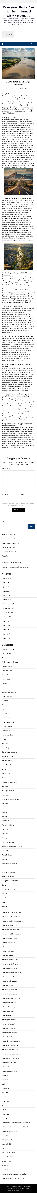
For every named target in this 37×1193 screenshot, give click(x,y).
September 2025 (8, 612)
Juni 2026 (6, 587)
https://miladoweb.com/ (10, 990)
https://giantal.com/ (8, 1015)
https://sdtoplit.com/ (9, 951)
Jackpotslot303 (7, 1144)
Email (21, 495)
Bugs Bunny (6, 679)
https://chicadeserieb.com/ (11, 1045)
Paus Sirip (5, 833)
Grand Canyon (6, 718)
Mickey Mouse (6, 821)
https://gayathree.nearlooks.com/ (13, 1178)
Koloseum (5, 803)
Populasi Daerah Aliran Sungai (12, 846)
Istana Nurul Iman (8, 765)
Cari (3, 521)
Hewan (4, 739)
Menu (33, 44)
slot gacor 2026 (7, 1140)
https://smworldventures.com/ (12, 934)
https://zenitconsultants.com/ (11, 912)
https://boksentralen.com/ (10, 1050)
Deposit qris (6, 1101)
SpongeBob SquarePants (10, 881)
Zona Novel (8, 34)
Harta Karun (6, 731)
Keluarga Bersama (8, 791)
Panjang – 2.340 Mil (10, 118)
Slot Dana (5, 1118)
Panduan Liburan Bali (9, 552)
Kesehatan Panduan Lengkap (11, 799)
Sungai (4, 885)
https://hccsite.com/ (8, 1011)
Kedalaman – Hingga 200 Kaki (13, 307)
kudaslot (5, 1080)
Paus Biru (5, 829)
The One (4, 894)
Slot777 (4, 1105)
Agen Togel (5, 1114)
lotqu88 (5, 1110)
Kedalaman (5, 786)
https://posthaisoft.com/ (10, 964)
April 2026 (6, 595)
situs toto (5, 1097)
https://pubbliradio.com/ (10, 960)
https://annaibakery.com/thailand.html (14, 1174)
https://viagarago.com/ (9, 925)
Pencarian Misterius (8, 842)
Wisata (4, 902)
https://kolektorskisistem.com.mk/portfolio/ (16, 1127)
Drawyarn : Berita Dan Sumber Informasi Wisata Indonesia (18, 11)
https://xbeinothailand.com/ (11, 917)
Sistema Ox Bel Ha (8, 876)
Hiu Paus (5, 743)
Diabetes (5, 701)
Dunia (4, 705)
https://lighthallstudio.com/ (11, 998)
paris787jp (5, 1148)
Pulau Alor (5, 556)
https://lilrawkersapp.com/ (10, 994)
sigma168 (5, 1075)
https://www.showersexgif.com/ (12, 921)
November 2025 (8, 604)
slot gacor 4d (6, 1135)
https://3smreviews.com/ (10, 1071)
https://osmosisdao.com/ (10, 968)
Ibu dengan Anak (7, 756)
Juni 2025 (6, 625)
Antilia (4, 658)
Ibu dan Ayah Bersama (9, 752)
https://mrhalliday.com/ (10, 981)
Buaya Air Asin (6, 675)
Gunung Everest (7, 726)
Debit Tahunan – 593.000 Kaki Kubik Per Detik (18, 336)
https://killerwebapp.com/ (10, 1007)
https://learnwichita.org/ (10, 1002)
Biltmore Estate (7, 671)
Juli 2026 (6, 582)
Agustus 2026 (7, 578)
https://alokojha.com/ (9, 1062)
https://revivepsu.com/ (9, 955)
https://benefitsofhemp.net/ (11, 1058)
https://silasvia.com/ (8, 942)
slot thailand (6, 1170)
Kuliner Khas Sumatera (9, 539)
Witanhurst (5, 906)
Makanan (5, 812)
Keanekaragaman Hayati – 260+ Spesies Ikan (18, 394)
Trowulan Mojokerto (8, 547)
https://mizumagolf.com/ (10, 985)
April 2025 (6, 634)
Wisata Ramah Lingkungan (10, 543)
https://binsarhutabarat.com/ (11, 1054)
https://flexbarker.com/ (9, 1037)
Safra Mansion (6, 868)
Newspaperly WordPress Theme (18, 1190)
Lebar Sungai (6, 808)
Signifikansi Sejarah (8, 872)
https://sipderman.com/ (10, 938)
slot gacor (5, 1093)
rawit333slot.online (8, 1153)
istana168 (5, 1165)
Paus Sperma (6, 838)
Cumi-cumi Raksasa (8, 688)
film (3, 709)
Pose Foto (5, 851)
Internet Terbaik (7, 761)
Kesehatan (5, 795)
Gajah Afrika (6, 713)
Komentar (7, 468)
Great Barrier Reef (8, 722)
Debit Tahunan (7, 696)
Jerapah (4, 769)
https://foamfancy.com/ (10, 1033)
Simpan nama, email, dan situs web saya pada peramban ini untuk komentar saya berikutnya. (19, 504)
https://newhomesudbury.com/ (12, 972)
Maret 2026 (7, 600)
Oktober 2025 (8, 608)
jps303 (4, 1084)
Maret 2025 (7, 638)
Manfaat (4, 816)
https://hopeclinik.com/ (9, 1131)
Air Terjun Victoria (8, 649)
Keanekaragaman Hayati (10, 782)
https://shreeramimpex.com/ (11, 947)
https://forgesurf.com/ (9, 1028)
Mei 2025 (6, 630)
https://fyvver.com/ (8, 1024)
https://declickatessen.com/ (11, 1041)
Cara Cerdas (6, 683)
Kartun (4, 778)
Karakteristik (6, 773)
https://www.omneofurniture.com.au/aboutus (17, 1122)
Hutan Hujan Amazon (9, 748)
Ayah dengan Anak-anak (10, 662)
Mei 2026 (6, 591)
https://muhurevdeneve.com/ (11, 977)
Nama (5, 495)
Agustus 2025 (7, 617)
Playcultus (5, 1088)
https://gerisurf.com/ (9, 1020)
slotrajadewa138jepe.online (11, 1157)
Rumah (4, 859)
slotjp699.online (7, 1161)
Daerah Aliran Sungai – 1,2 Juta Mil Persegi (17, 198)
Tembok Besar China (8, 889)
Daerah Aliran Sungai (9, 692)
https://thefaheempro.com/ (11, 930)
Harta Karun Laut (7, 735)
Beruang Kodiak (7, 666)
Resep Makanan (7, 855)
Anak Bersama (6, 653)
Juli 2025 (6, 621)
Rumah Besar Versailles (9, 863)
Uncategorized (6, 898)
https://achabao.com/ (9, 1067)
